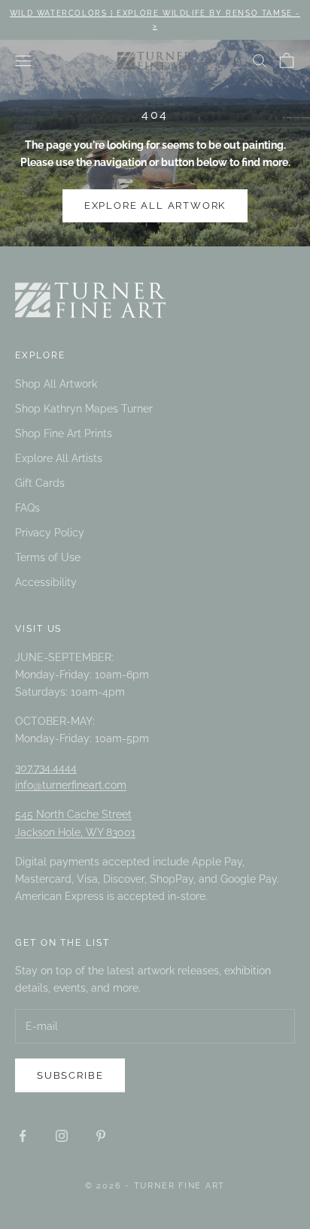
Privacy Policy (49, 533)
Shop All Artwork (56, 384)
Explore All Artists (58, 458)
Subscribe (70, 1075)
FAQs (27, 508)
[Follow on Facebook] (22, 1135)
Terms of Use (48, 557)
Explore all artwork (155, 205)
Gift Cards (40, 483)
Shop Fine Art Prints (63, 433)
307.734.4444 (46, 768)
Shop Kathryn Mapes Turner (84, 409)
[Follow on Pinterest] (100, 1135)
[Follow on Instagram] (61, 1135)
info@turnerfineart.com (70, 785)
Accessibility (46, 582)
